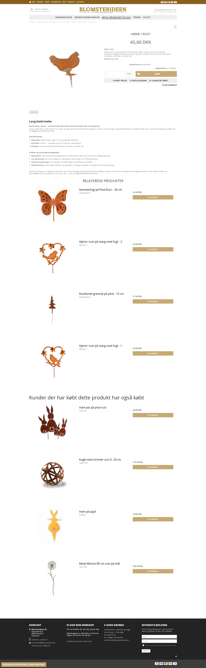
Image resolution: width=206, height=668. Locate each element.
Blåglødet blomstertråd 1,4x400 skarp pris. (23, 664)
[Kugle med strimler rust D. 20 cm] (53, 480)
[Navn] (159, 636)
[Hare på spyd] (53, 532)
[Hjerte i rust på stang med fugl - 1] (53, 366)
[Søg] (40, 9)
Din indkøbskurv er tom (163, 10)
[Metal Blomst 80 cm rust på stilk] (53, 584)
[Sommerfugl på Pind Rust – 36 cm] (53, 210)
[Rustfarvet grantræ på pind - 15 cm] (53, 314)
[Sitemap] (176, 656)
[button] (175, 27)
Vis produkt (153, 197)
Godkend (146, 651)
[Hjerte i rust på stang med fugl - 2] (53, 262)
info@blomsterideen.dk (46, 643)
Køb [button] (157, 73)
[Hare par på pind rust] (53, 428)
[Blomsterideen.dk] (103, 9)
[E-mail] (159, 641)
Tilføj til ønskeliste (170, 85)
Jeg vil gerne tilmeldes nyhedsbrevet (160, 645)
